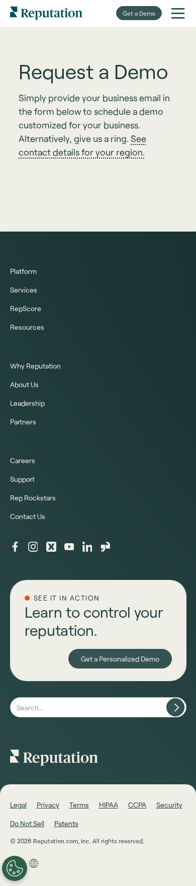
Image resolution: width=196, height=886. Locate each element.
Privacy (48, 804)
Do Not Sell (27, 823)
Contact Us (27, 516)
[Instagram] (33, 547)
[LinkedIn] (87, 547)
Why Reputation (35, 365)
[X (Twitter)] (51, 547)
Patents (66, 823)
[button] (178, 13)
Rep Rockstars (33, 497)
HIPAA (108, 804)
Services (23, 289)
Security (169, 804)
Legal (18, 804)
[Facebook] (15, 547)
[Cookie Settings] (14, 868)
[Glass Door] (106, 547)
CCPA (137, 804)
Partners (23, 421)
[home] (46, 13)
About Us (24, 384)
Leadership (27, 403)
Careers (22, 460)
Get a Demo (139, 13)
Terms (79, 804)
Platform (23, 271)
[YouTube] (69, 547)
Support (22, 479)
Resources (27, 327)
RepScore (25, 308)
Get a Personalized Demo (120, 658)
